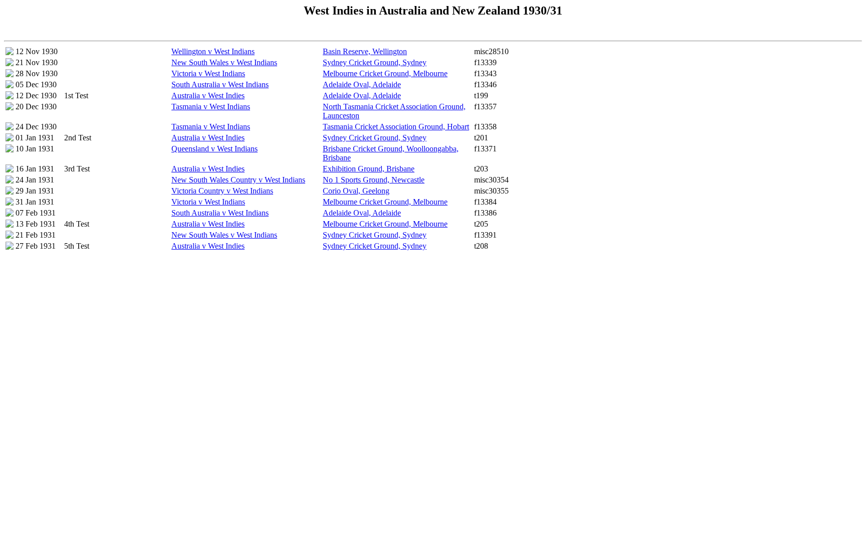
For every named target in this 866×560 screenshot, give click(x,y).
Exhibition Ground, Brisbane (368, 168)
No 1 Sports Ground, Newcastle (373, 179)
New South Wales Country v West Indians (238, 179)
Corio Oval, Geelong (356, 190)
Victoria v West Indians (208, 73)
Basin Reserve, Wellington (365, 51)
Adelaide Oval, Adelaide (362, 84)
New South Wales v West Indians (224, 62)
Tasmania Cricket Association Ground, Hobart (396, 126)
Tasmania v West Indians (210, 106)
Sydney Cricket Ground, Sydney (374, 62)
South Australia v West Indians (220, 84)
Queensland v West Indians (214, 148)
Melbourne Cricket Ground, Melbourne (385, 73)
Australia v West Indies (208, 95)
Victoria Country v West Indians (222, 190)
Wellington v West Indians (213, 51)
